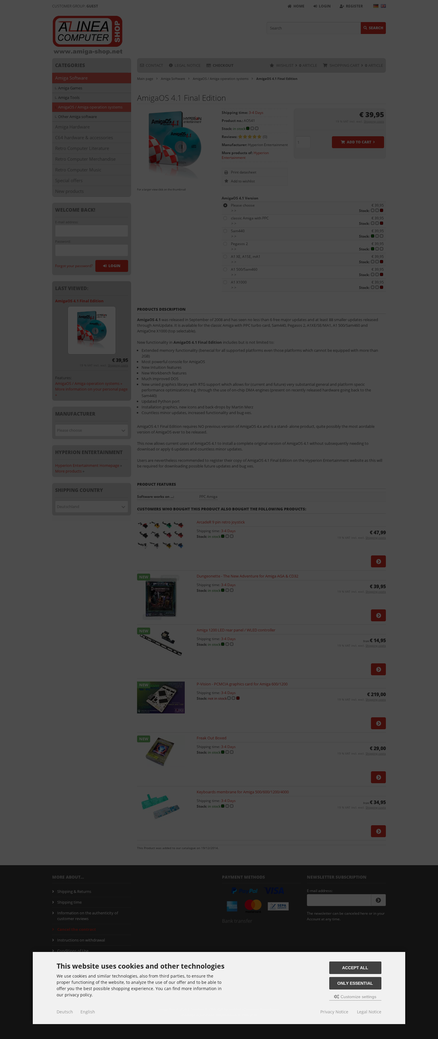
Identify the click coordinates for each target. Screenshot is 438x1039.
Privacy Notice (334, 1012)
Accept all (355, 967)
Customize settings (357, 996)
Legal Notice (369, 1012)
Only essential (355, 983)
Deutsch (65, 1012)
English (87, 1012)
